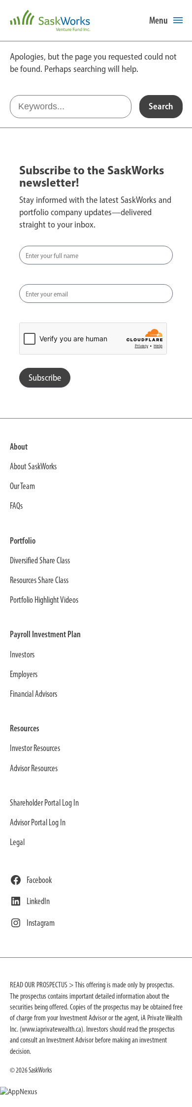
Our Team (22, 486)
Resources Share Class (39, 580)
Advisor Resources (34, 768)
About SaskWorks (33, 466)
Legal (17, 842)
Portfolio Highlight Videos (44, 599)
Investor (21, 654)
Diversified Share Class (40, 560)
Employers (23, 674)
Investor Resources (35, 748)
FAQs (16, 505)
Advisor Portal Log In (37, 822)
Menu (158, 20)
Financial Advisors (33, 693)
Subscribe (45, 377)
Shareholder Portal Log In (44, 802)
